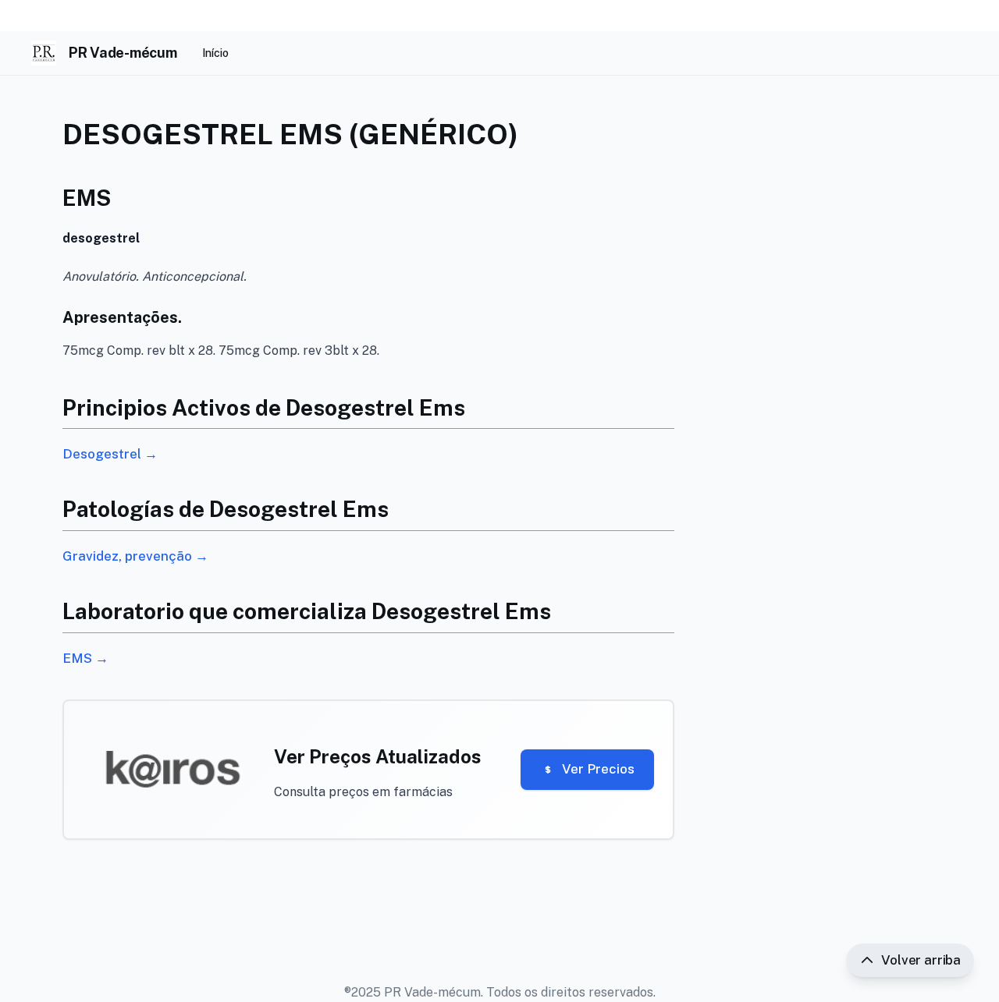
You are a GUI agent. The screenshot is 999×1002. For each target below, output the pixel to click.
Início (215, 53)
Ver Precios (598, 769)
